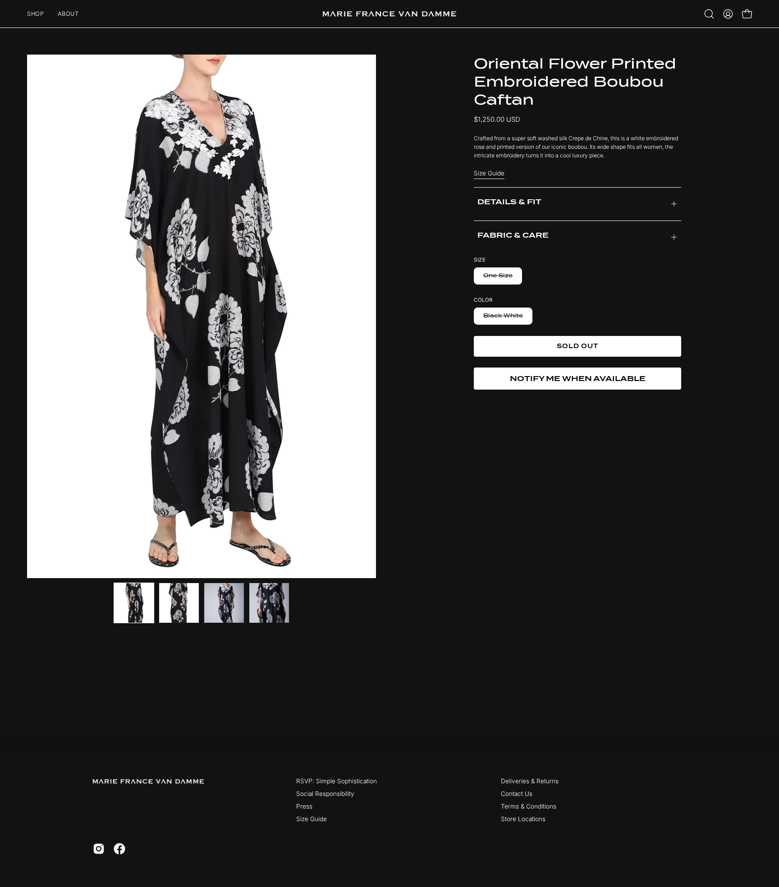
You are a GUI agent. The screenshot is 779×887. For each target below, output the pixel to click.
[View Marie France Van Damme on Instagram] (98, 848)
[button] (709, 14)
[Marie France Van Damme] (389, 14)
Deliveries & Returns (530, 781)
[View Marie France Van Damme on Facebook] (119, 848)
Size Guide (489, 173)
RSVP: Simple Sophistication (336, 781)
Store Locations (523, 819)
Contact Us (516, 793)
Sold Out (578, 346)
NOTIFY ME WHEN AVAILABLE (578, 378)
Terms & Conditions (528, 806)
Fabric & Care (513, 235)
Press (304, 806)
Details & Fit (509, 202)
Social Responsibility (325, 793)
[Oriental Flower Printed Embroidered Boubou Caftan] (134, 603)
